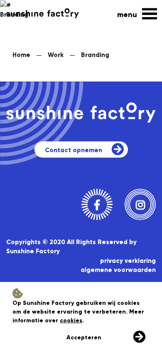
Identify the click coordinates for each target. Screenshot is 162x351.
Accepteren (83, 337)
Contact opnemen (73, 150)
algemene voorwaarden (118, 270)
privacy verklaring (128, 260)
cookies (71, 320)
